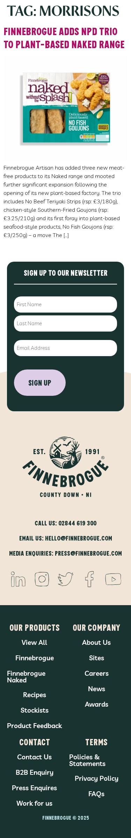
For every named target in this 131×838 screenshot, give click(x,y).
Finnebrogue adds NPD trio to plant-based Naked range (63, 37)
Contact (34, 741)
